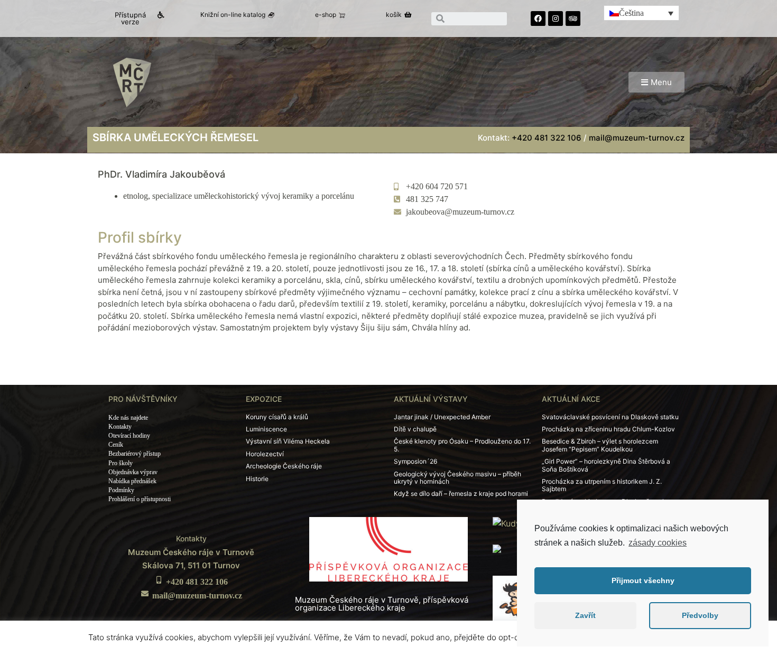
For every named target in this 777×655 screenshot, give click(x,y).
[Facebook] (538, 18)
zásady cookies (657, 542)
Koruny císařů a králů (277, 417)
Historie (257, 479)
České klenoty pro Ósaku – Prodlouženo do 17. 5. (462, 445)
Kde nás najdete (128, 417)
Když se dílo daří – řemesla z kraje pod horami (461, 493)
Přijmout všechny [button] (643, 580)
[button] (134, 18)
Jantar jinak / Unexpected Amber (442, 417)
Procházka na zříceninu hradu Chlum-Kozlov (608, 429)
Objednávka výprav (133, 472)
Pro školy (120, 463)
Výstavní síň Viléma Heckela (288, 441)
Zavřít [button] (585, 615)
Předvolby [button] (700, 615)
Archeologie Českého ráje (284, 466)
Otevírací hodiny (129, 435)
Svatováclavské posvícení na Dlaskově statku (610, 417)
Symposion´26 (415, 461)
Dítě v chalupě (415, 429)
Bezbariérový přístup (134, 453)
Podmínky (121, 490)
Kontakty (120, 426)
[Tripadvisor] (573, 18)
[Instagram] (555, 18)
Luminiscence (266, 429)
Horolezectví (265, 454)
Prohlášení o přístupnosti (139, 499)
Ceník (115, 444)
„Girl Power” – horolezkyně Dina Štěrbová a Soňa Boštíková (606, 465)
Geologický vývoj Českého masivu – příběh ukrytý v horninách (457, 477)
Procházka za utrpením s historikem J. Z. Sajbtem (602, 485)
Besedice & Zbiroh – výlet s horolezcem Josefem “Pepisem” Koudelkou (600, 445)
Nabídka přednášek (132, 481)
